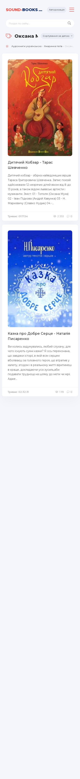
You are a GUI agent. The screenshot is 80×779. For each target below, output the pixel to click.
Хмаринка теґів (53, 46)
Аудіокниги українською (26, 46)
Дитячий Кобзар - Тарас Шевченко (30, 165)
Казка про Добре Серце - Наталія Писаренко (39, 336)
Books (25, 9)
